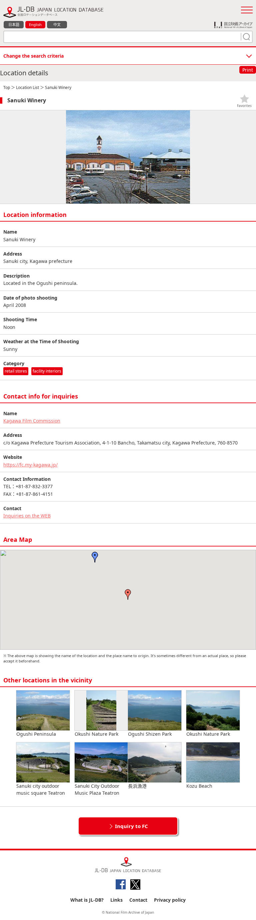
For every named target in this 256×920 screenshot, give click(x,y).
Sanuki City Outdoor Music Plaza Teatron (97, 789)
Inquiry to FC (131, 826)
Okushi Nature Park (96, 734)
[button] (128, 594)
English (35, 24)
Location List (27, 87)
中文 (57, 24)
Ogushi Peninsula (36, 734)
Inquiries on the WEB (27, 515)
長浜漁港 (137, 786)
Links (116, 900)
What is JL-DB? (87, 900)
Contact (138, 900)
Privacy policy (170, 900)
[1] (245, 36)
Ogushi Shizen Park (150, 734)
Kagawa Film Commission (31, 421)
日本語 (13, 24)
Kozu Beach (199, 786)
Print (247, 70)
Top (6, 87)
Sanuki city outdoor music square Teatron (40, 789)
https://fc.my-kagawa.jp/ (30, 464)
